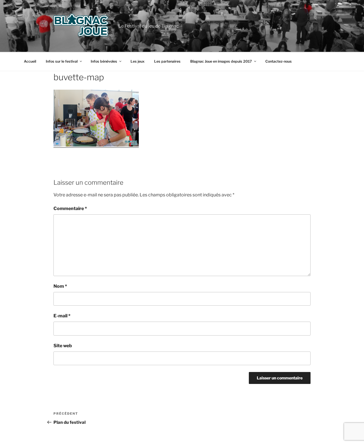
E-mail (62, 315)
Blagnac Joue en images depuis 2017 (221, 61)
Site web (62, 345)
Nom (60, 286)
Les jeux (137, 61)
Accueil (30, 61)
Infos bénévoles (104, 61)
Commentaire (70, 208)
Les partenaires (167, 61)
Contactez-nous (278, 61)
